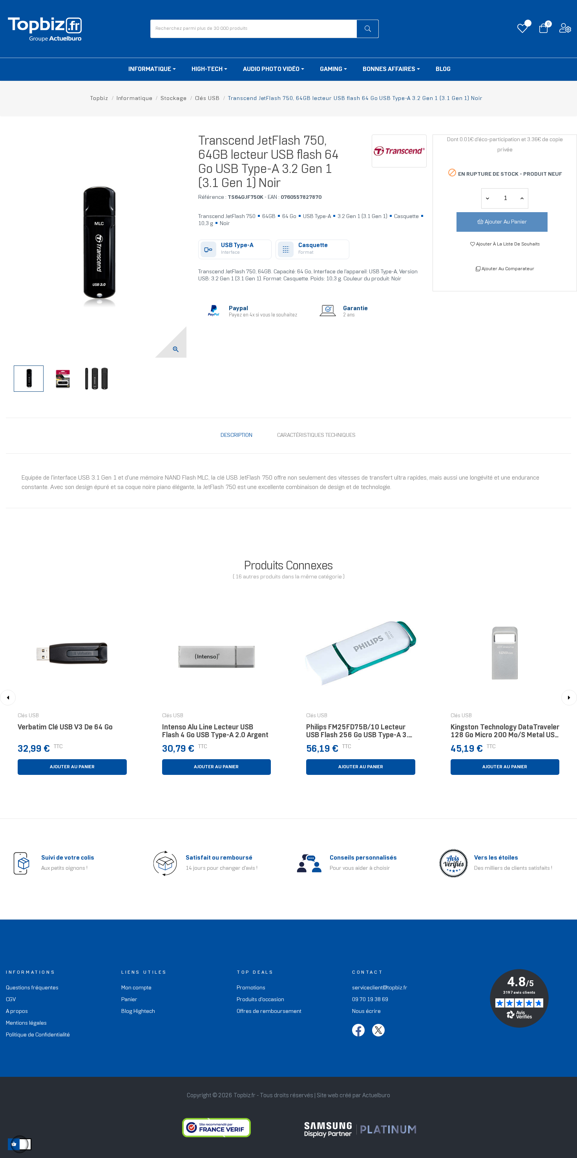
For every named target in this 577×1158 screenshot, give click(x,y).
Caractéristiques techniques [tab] (316, 435)
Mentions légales (26, 1023)
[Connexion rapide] (565, 30)
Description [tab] (236, 435)
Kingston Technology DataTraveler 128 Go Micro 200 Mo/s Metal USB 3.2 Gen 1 (505, 733)
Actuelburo (376, 1095)
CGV (11, 999)
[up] (487, 198)
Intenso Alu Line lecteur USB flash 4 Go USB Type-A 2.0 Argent (215, 731)
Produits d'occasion (260, 999)
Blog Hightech (138, 1011)
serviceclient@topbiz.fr (379, 988)
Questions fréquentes (32, 988)
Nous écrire (366, 1011)
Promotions (251, 988)
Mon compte (136, 988)
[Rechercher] (367, 29)
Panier (129, 999)
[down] (522, 198)
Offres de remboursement (269, 1011)
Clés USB (28, 716)
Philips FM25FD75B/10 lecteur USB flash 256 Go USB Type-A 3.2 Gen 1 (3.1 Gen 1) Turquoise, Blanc (360, 733)
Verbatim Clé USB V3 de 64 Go (65, 727)
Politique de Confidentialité (38, 1035)
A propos (17, 1011)
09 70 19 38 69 (370, 999)
